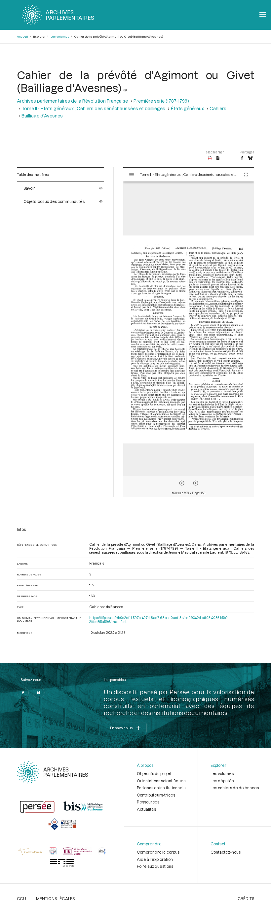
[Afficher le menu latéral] (131, 174)
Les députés (222, 780)
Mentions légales (55, 898)
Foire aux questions (155, 866)
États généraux (187, 108)
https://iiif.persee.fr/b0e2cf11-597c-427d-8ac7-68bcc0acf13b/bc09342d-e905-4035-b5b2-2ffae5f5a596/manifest (159, 620)
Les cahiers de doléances (235, 787)
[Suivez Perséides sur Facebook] (23, 693)
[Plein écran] (246, 174)
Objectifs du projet (154, 773)
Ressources (148, 801)
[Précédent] (182, 483)
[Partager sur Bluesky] (250, 158)
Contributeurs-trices (156, 795)
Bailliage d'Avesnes (42, 115)
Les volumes (60, 36)
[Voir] (125, 87)
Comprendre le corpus (158, 852)
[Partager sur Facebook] (242, 158)
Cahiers (218, 108)
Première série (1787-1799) (161, 101)
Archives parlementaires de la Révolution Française (72, 101)
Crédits (246, 898)
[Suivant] (196, 483)
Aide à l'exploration (155, 859)
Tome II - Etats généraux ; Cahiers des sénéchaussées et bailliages (93, 108)
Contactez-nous (226, 852)
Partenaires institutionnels (161, 787)
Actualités (146, 809)
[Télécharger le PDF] (210, 158)
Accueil (22, 36)
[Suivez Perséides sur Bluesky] (39, 693)
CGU (21, 898)
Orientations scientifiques (161, 780)
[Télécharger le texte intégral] (217, 158)
